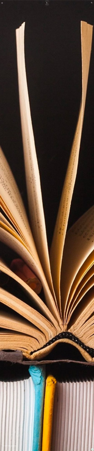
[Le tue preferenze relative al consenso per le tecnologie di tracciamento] (92, 449)
